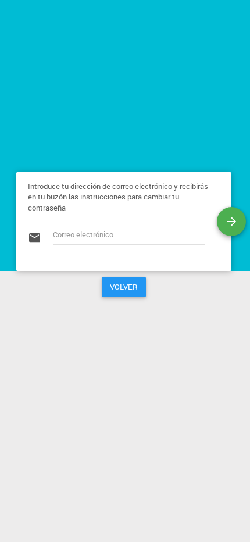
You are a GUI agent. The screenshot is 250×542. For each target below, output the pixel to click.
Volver (124, 286)
